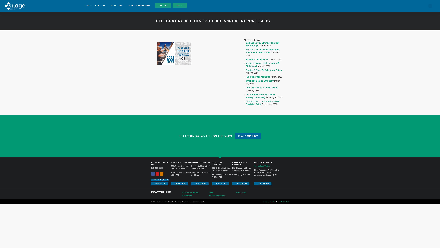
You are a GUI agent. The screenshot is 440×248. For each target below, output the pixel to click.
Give (179, 5)
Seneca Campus (200, 162)
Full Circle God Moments (258, 77)
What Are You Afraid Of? (258, 59)
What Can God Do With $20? (260, 81)
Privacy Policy (269, 202)
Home (88, 5)
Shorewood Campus (239, 163)
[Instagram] (161, 174)
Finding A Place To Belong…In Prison (264, 70)
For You (100, 5)
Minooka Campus (181, 162)
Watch (163, 5)
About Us (116, 5)
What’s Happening (139, 5)
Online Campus (263, 162)
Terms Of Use (283, 202)
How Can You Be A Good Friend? (262, 88)
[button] (430, 6)
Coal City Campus (218, 163)
